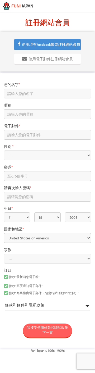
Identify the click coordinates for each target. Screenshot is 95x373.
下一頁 (47, 330)
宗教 (7, 250)
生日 (8, 209)
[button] (47, 44)
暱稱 (7, 106)
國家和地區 (14, 229)
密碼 (8, 168)
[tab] (47, 305)
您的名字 (12, 85)
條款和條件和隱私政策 (25, 305)
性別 (8, 147)
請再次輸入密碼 (17, 188)
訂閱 (7, 271)
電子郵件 (12, 126)
